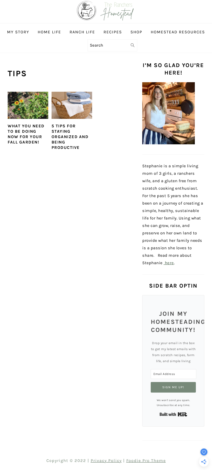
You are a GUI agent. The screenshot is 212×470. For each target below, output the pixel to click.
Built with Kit (173, 414)
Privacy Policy (106, 460)
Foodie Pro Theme (146, 460)
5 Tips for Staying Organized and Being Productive (70, 137)
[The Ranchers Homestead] (106, 19)
